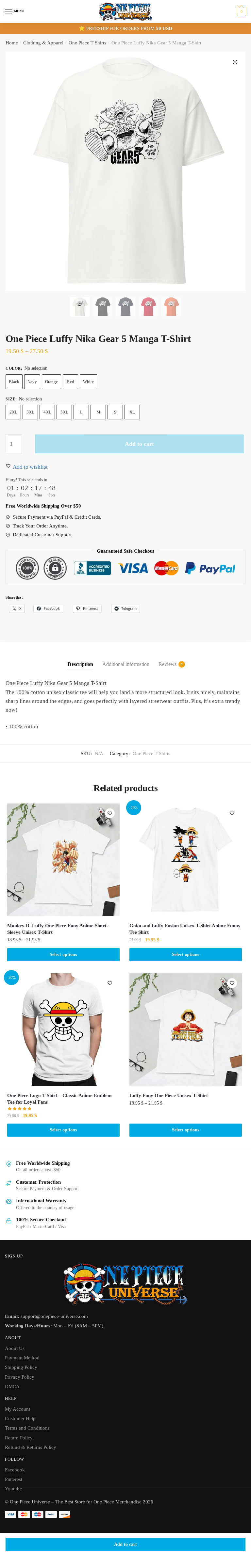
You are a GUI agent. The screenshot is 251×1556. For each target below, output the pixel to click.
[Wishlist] (110, 813)
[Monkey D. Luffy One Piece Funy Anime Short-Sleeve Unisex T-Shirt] (63, 859)
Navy (32, 381)
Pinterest (13, 1479)
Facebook (15, 1469)
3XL (30, 412)
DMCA (12, 1386)
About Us (15, 1348)
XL (132, 412)
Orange (51, 381)
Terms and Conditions (27, 1428)
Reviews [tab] (167, 664)
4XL (47, 412)
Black (14, 381)
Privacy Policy (19, 1377)
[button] (235, 62)
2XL (13, 412)
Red (70, 381)
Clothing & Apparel (43, 42)
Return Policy (19, 1437)
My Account (17, 1409)
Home (12, 42)
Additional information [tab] (125, 664)
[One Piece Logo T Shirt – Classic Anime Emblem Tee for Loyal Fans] (63, 1029)
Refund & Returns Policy (30, 1447)
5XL (64, 412)
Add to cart (125, 1544)
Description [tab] (80, 664)
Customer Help (20, 1418)
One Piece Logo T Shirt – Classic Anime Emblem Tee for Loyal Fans (59, 1099)
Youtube (13, 1488)
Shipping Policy (21, 1367)
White (88, 381)
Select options (63, 954)
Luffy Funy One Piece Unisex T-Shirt (168, 1095)
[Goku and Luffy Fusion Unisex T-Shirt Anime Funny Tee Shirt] (185, 859)
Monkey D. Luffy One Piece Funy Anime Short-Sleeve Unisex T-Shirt (57, 929)
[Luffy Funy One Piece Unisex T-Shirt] (185, 1029)
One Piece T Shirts (87, 42)
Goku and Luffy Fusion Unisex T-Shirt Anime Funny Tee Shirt (185, 929)
